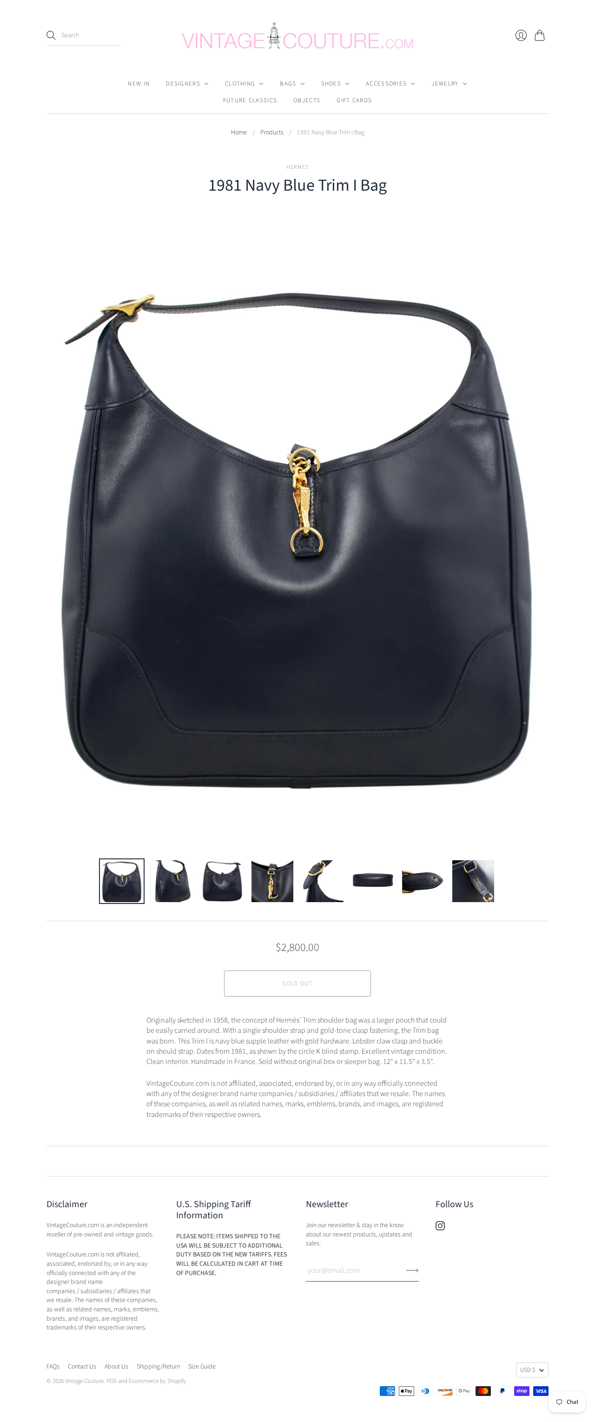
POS (111, 1381)
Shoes (331, 84)
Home (239, 132)
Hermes (297, 167)
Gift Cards (354, 100)
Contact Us (82, 1366)
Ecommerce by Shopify (157, 1381)
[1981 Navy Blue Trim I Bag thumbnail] (122, 881)
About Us (116, 1366)
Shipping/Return (158, 1366)
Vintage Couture (84, 1381)
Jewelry (444, 84)
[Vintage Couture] (297, 35)
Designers (183, 84)
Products (272, 132)
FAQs (53, 1366)
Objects (306, 100)
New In (139, 84)
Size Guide (202, 1366)
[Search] (51, 35)
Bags (288, 84)
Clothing (240, 84)
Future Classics (250, 100)
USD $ (527, 1370)
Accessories (386, 84)
